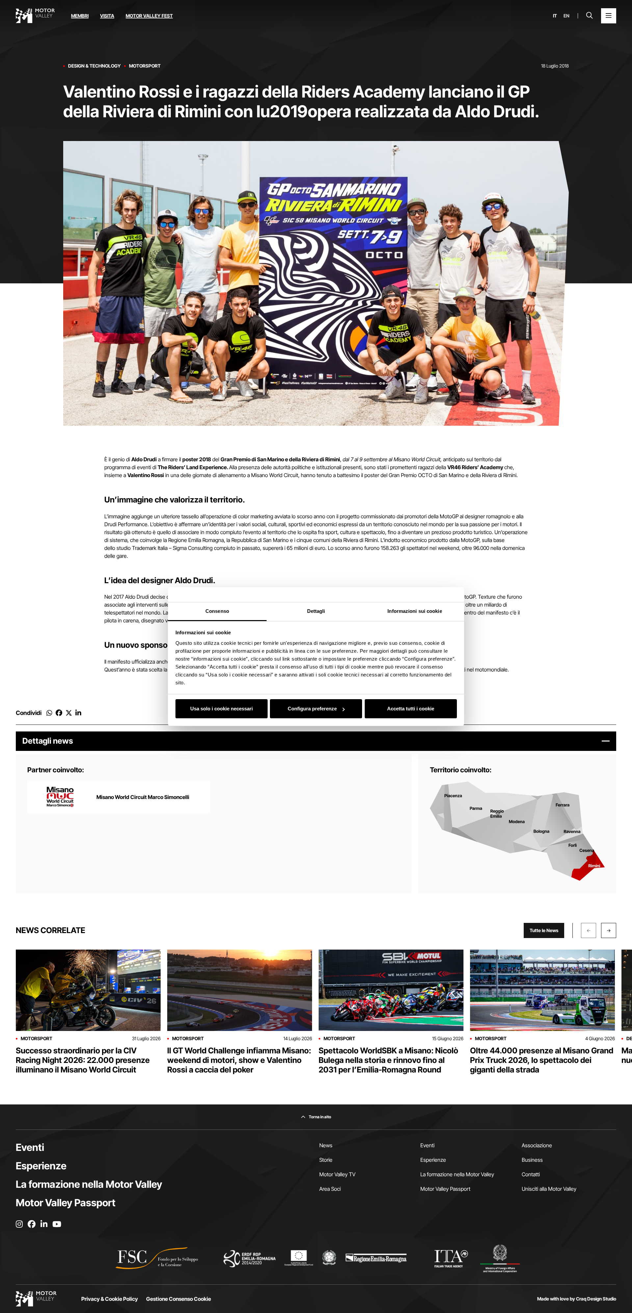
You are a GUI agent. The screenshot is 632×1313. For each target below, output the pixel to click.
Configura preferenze (312, 708)
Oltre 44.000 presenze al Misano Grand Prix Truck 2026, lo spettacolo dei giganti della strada (541, 1060)
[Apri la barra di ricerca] (589, 16)
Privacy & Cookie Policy (109, 1299)
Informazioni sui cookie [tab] (414, 611)
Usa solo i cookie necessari (221, 708)
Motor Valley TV (337, 1174)
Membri (80, 15)
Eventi (30, 1147)
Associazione (537, 1145)
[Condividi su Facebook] (59, 713)
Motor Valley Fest (149, 15)
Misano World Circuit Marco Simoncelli (142, 797)
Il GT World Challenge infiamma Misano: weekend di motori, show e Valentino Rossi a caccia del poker (239, 1060)
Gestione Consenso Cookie (178, 1299)
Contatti (531, 1174)
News (325, 1145)
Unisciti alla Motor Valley (549, 1188)
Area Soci (330, 1188)
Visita (107, 15)
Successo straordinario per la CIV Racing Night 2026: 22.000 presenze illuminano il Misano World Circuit (83, 1060)
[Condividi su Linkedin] (78, 713)
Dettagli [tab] (316, 611)
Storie (325, 1159)
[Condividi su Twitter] (69, 713)
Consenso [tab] (217, 611)
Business (532, 1159)
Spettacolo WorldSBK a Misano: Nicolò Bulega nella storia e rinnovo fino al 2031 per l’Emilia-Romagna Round (388, 1060)
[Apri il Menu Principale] (608, 15)
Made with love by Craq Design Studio (576, 1298)
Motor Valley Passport (66, 1203)
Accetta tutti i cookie (410, 708)
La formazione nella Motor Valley (89, 1184)
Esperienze (41, 1166)
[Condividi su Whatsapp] (49, 713)
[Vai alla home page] (35, 16)
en (566, 15)
